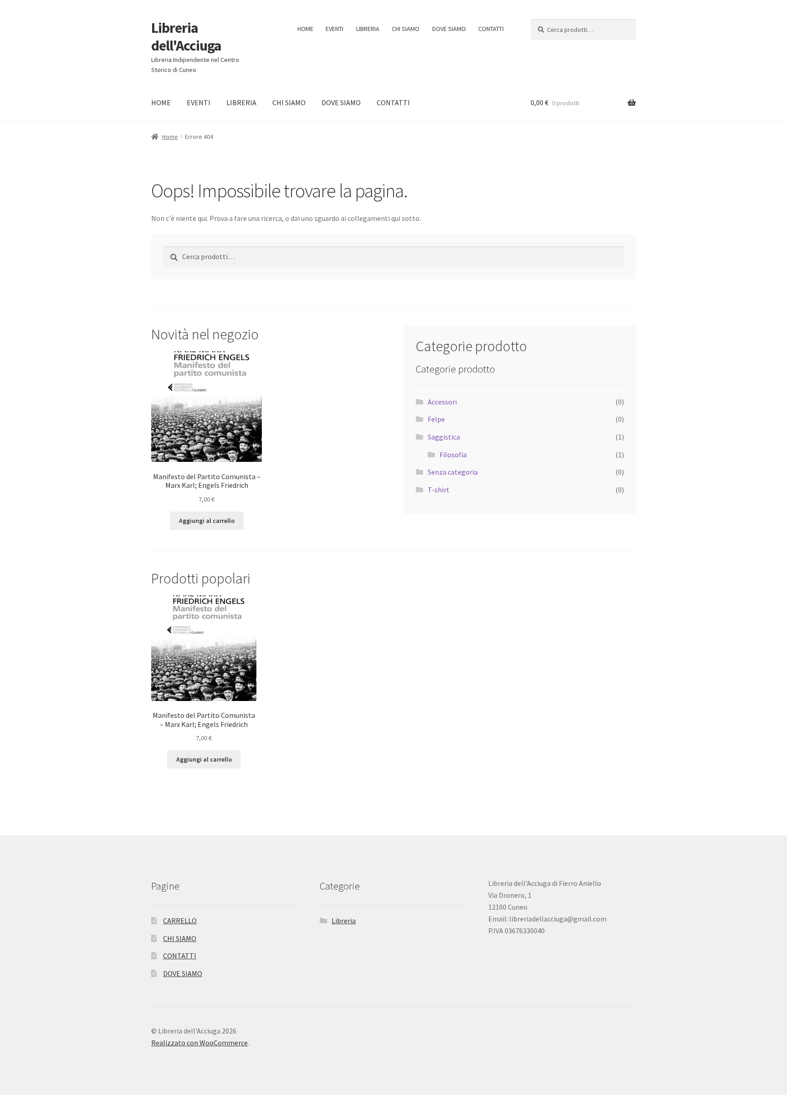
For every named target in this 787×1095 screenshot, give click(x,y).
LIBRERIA (367, 29)
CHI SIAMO (405, 29)
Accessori (442, 401)
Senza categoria (453, 471)
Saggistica (444, 436)
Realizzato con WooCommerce (199, 1042)
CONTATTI (491, 29)
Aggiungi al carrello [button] (207, 521)
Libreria (344, 920)
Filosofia (453, 454)
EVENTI (334, 29)
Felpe (436, 419)
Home (170, 137)
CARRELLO (180, 920)
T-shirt (439, 489)
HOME (305, 29)
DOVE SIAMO (449, 29)
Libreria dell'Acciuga (186, 37)
